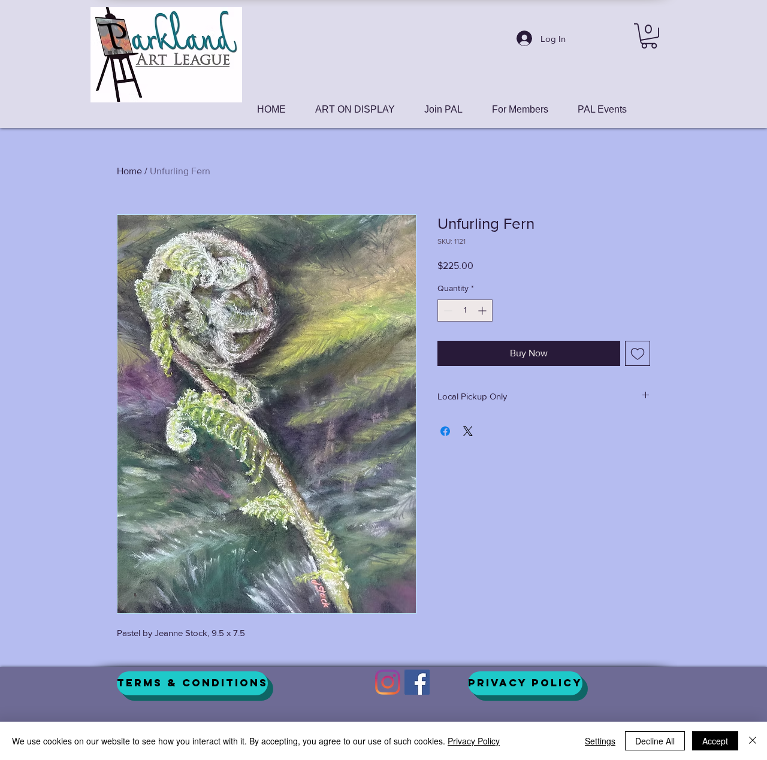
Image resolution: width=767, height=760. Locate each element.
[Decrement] (446, 310)
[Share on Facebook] (445, 431)
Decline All (655, 741)
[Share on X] (468, 431)
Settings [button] (600, 741)
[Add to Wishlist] (637, 353)
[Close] (752, 740)
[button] (649, 36)
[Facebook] (417, 682)
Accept (715, 741)
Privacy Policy (474, 741)
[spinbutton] (465, 310)
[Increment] (483, 310)
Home (129, 171)
